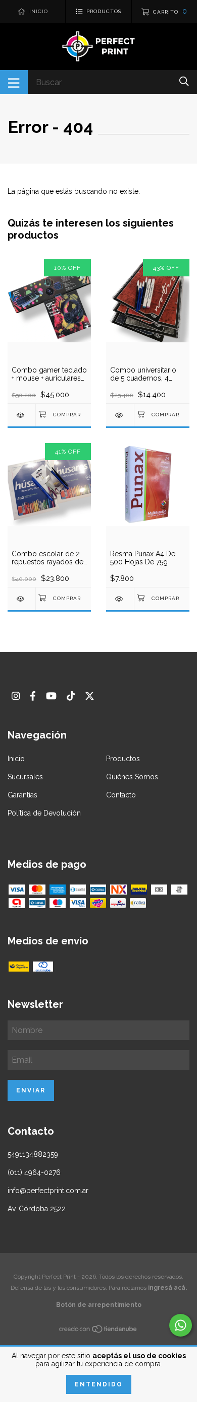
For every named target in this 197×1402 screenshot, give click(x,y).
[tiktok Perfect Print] (71, 696)
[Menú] (14, 82)
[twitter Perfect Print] (89, 696)
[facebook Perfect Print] (33, 696)
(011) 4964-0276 (34, 1172)
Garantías (22, 795)
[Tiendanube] (98, 1331)
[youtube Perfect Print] (51, 696)
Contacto (121, 795)
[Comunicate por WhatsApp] (180, 1325)
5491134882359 (33, 1154)
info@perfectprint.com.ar (48, 1191)
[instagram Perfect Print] (16, 696)
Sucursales (25, 777)
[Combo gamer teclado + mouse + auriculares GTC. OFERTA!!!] (21, 415)
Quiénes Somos (132, 777)
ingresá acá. (167, 1287)
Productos (123, 759)
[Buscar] (184, 81)
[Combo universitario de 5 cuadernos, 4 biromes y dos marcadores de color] (120, 415)
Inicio (16, 759)
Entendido (99, 1384)
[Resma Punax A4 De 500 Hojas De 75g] (120, 598)
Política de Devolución (44, 813)
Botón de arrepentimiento (98, 1304)
